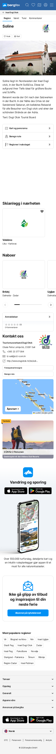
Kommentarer (35, 18)
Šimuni (31, 657)
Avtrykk (49, 740)
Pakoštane (22, 651)
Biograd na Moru (18, 639)
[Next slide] (51, 305)
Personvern (16, 740)
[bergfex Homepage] (11, 5)
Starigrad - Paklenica (14, 657)
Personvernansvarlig (33, 740)
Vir (5, 639)
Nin (32, 639)
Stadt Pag (9, 645)
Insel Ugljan (43, 639)
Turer (24, 18)
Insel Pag (8, 651)
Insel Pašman (27, 663)
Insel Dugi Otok (25, 645)
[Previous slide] (5, 305)
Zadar (39, 645)
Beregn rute (9, 374)
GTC (6, 740)
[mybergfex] (45, 5)
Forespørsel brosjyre (13, 368)
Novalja (34, 651)
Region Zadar (10, 663)
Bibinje (41, 657)
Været (16, 18)
